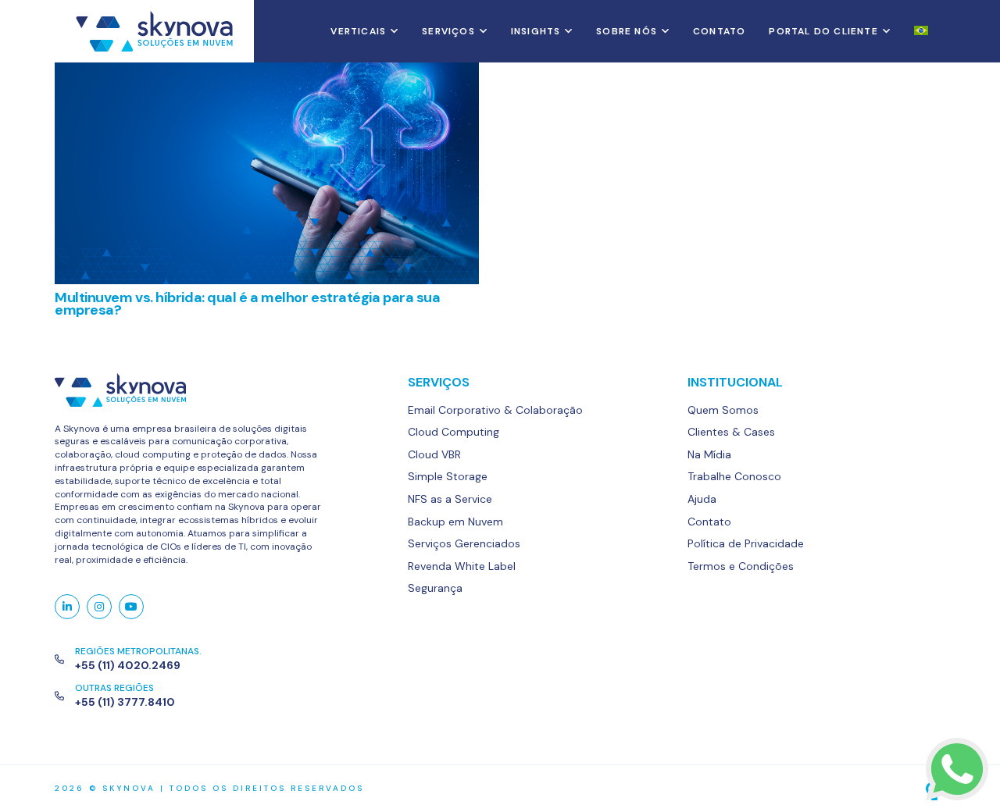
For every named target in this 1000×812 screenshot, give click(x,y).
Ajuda (702, 499)
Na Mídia (709, 454)
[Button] (67, 606)
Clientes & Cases (731, 432)
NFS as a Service (450, 499)
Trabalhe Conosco (734, 476)
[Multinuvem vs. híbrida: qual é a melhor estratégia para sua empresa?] (267, 173)
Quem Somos (723, 410)
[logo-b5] (836, 788)
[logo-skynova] (189, 390)
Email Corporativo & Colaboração (495, 410)
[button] (392, 31)
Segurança (435, 588)
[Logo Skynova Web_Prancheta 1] (154, 31)
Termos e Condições (741, 566)
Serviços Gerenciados (464, 543)
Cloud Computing (453, 432)
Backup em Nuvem (455, 522)
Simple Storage (448, 476)
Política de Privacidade (746, 543)
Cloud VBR (434, 454)
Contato (709, 522)
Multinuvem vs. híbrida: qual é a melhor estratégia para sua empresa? (247, 303)
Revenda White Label (462, 566)
